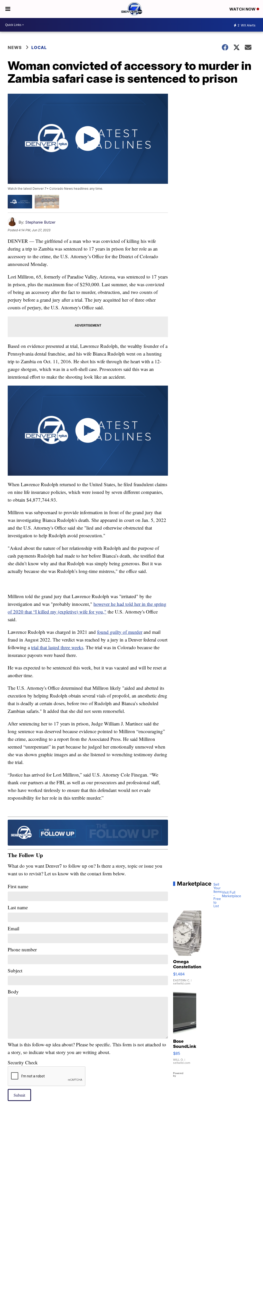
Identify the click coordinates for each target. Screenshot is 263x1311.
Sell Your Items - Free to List (217, 895)
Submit (19, 1095)
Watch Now (243, 9)
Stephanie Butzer (40, 222)
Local (39, 47)
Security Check (23, 1062)
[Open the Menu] (8, 9)
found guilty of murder (119, 632)
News (15, 47)
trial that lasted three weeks (57, 647)
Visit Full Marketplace (231, 894)
